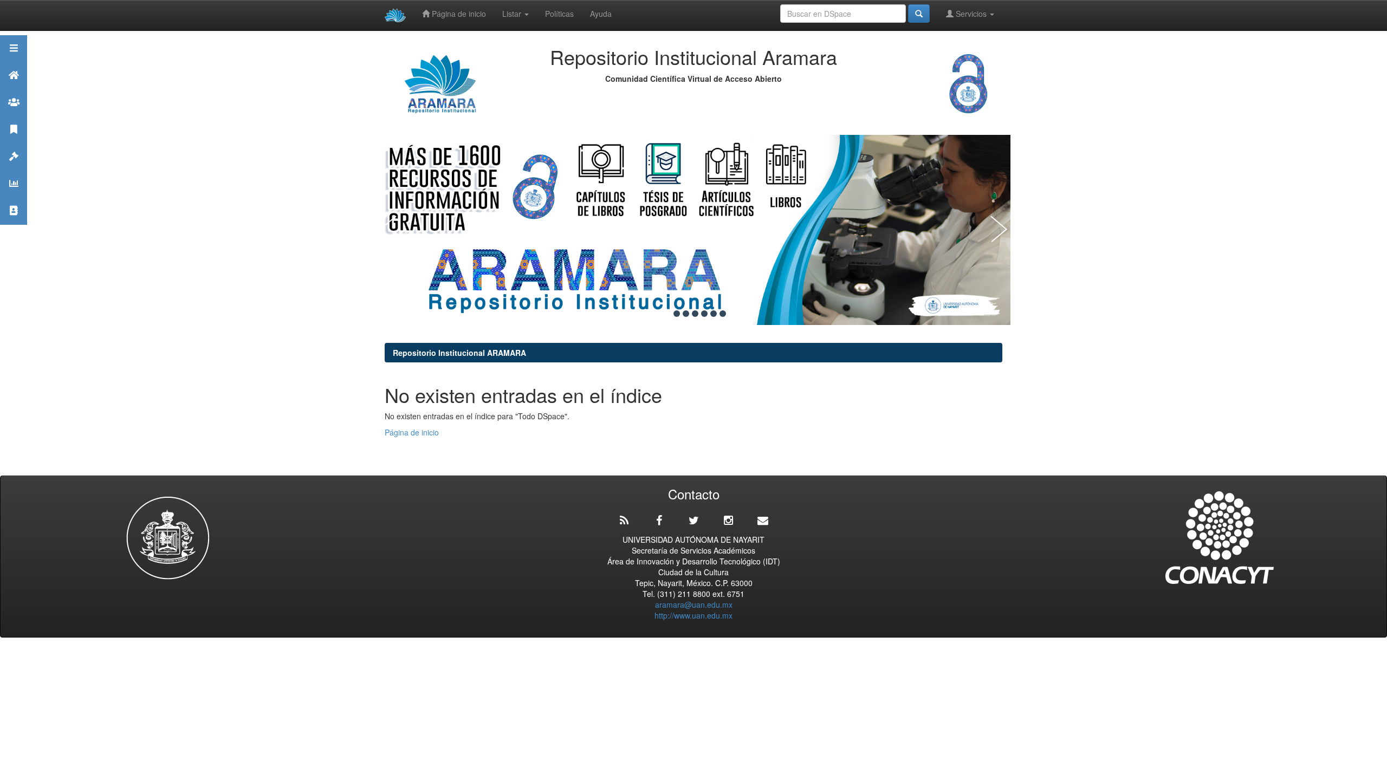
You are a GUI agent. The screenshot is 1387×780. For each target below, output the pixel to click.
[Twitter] (693, 520)
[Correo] (762, 520)
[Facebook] (658, 520)
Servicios (971, 13)
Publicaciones (13, 143)
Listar (512, 13)
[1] (667, 313)
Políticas (559, 13)
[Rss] (624, 520)
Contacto (13, 224)
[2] (676, 313)
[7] (723, 313)
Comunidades (13, 115)
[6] (713, 313)
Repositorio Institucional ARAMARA (459, 352)
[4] (695, 313)
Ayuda (601, 13)
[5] (704, 313)
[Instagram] (728, 520)
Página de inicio (458, 13)
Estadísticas (13, 197)
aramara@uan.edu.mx (694, 604)
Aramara (13, 88)
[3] (686, 313)
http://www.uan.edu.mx (693, 615)
